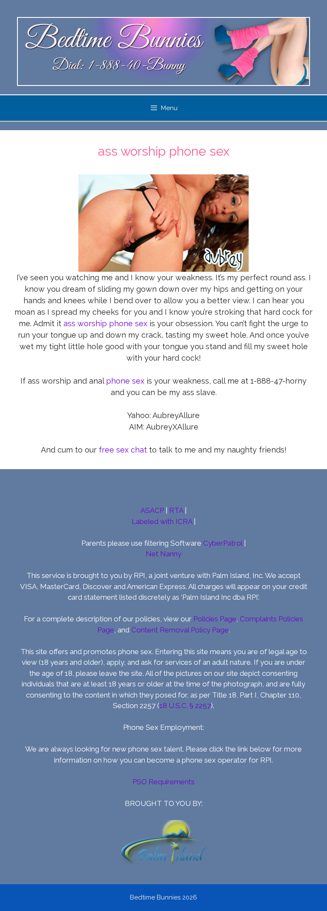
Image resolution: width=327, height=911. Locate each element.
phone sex (125, 380)
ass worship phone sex (105, 323)
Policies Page (214, 619)
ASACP (152, 510)
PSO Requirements (163, 781)
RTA (176, 510)
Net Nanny (163, 553)
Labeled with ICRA (162, 521)
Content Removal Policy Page (180, 630)
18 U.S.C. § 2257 (185, 705)
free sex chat (123, 449)
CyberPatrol (222, 543)
